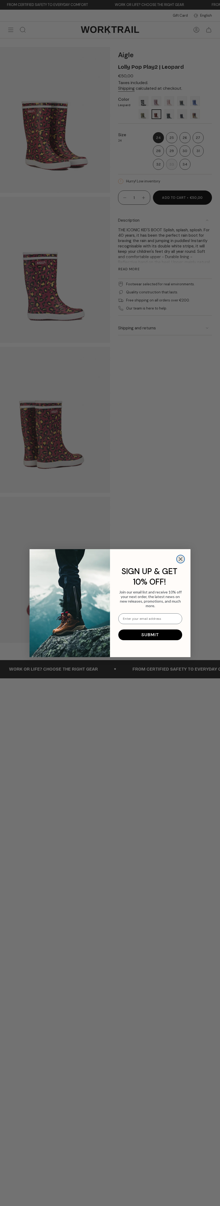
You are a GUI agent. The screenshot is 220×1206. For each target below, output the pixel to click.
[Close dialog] (181, 559)
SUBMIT (150, 635)
